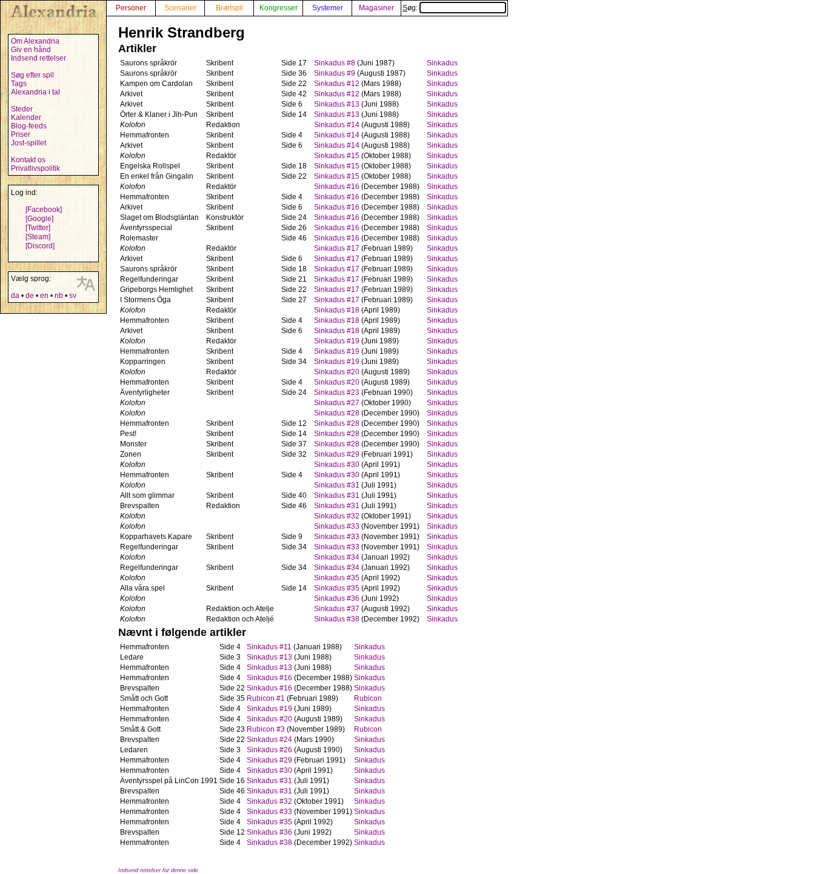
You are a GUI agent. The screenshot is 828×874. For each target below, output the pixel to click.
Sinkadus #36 (336, 598)
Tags (19, 83)
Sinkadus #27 (336, 403)
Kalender (26, 117)
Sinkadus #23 (336, 392)
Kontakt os (28, 160)
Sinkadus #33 (336, 526)
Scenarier (180, 8)
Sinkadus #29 (336, 454)
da (15, 295)
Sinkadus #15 (336, 155)
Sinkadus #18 (336, 310)
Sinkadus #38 (336, 619)
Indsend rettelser (38, 58)
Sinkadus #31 (336, 485)
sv (72, 295)
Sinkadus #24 (269, 739)
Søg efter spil (32, 75)
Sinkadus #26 (269, 750)
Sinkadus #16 (336, 186)
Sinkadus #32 (336, 516)
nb (59, 295)
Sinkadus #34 (336, 557)
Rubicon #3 (266, 729)
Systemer (327, 8)
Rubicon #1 (266, 698)
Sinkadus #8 (334, 63)
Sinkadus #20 (336, 372)
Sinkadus (442, 63)
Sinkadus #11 (269, 647)
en (44, 295)
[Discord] (40, 246)
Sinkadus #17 (336, 248)
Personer (131, 8)
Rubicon (368, 698)
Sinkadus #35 (336, 578)
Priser (20, 134)
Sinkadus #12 (336, 83)
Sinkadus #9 (334, 73)
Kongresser (278, 8)
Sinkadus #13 (336, 104)
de (29, 295)
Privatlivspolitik (35, 168)
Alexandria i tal (35, 92)
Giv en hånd (31, 49)
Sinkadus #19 (336, 341)
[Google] (39, 218)
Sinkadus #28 (336, 413)
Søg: (410, 8)
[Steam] (37, 237)
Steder (22, 109)
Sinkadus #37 (336, 608)
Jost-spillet (28, 143)
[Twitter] (37, 227)
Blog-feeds (29, 126)
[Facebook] (43, 209)
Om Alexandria (35, 41)
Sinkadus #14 (336, 125)
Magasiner (376, 8)
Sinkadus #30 (336, 464)
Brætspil (229, 8)
